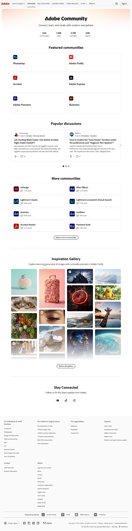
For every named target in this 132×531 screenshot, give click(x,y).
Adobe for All (42, 503)
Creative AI (7, 428)
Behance (92, 3)
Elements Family (9, 449)
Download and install (111, 429)
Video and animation (10, 439)
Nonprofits (74, 429)
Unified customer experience (47, 433)
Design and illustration (11, 435)
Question (93, 136)
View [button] (32, 292)
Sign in (124, 3)
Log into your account (44, 468)
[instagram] (29, 523)
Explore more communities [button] (66, 237)
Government (75, 433)
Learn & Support (17, 3)
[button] (116, 4)
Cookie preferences (121, 523)
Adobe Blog (41, 506)
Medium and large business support (115, 440)
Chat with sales (9, 468)
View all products (9, 456)
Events (83, 3)
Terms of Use (109, 523)
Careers (40, 475)
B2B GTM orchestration (45, 440)
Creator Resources (72, 3)
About (39, 471)
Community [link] (31, 3)
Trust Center (41, 496)
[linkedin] (38, 523)
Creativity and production (45, 436)
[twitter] (33, 523)
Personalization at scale (45, 426)
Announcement (39, 136)
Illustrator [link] (85, 136)
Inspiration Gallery (58, 3)
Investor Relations (43, 489)
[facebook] (24, 523)
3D (5, 446)
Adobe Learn (108, 436)
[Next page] (121, 145)
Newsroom (41, 482)
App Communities (43, 3)
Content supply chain (44, 429)
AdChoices (124, 527)
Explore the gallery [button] (66, 366)
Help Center (108, 426)
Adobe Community (110, 433)
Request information (10, 471)
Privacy (100, 523)
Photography (8, 432)
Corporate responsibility (45, 485)
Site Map (114, 527)
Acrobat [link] (29, 136)
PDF (5, 442)
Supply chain (42, 492)
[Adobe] (5, 3)
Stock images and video (11, 453)
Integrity (40, 499)
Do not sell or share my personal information (95, 527)
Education (74, 426)
